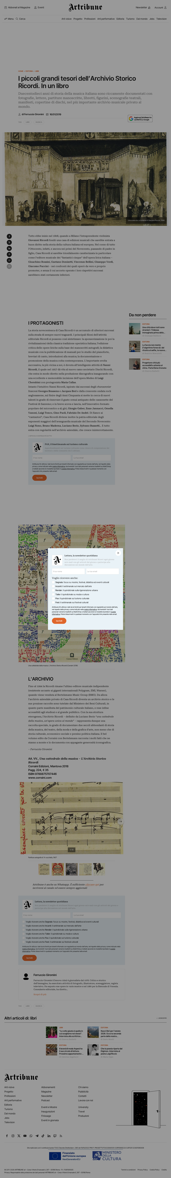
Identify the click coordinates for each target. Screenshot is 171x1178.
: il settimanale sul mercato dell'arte (73, 586)
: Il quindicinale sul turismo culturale (72, 598)
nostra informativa (90, 609)
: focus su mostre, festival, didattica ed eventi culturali (82, 582)
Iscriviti (59, 621)
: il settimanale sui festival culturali (71, 602)
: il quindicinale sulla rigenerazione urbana (76, 590)
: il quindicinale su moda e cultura (72, 594)
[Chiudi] (118, 553)
